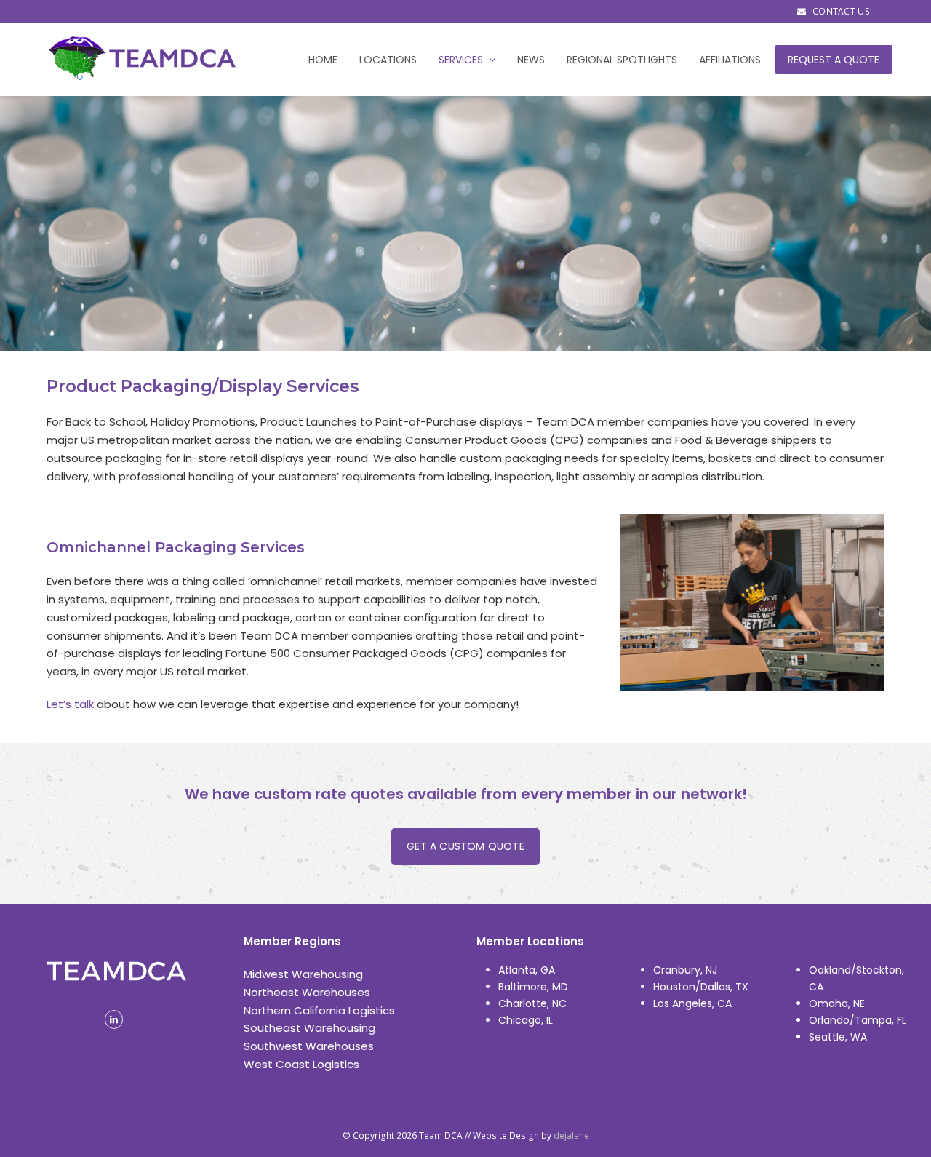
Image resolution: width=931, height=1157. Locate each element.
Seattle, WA (838, 1037)
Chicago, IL (525, 1020)
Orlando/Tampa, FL (857, 1020)
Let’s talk (70, 704)
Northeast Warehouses (307, 992)
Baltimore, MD (533, 986)
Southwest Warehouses (309, 1046)
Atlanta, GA (526, 970)
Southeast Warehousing (309, 1027)
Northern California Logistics (319, 1010)
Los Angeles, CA (692, 1003)
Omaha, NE (837, 1003)
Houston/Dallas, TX (700, 986)
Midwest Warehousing (303, 974)
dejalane (571, 1135)
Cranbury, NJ (685, 970)
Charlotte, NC (532, 1003)
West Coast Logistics (301, 1064)
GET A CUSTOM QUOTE (465, 846)
